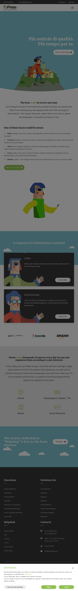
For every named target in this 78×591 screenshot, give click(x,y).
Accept (66, 587)
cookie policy (27, 574)
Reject (49, 587)
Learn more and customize (15, 587)
